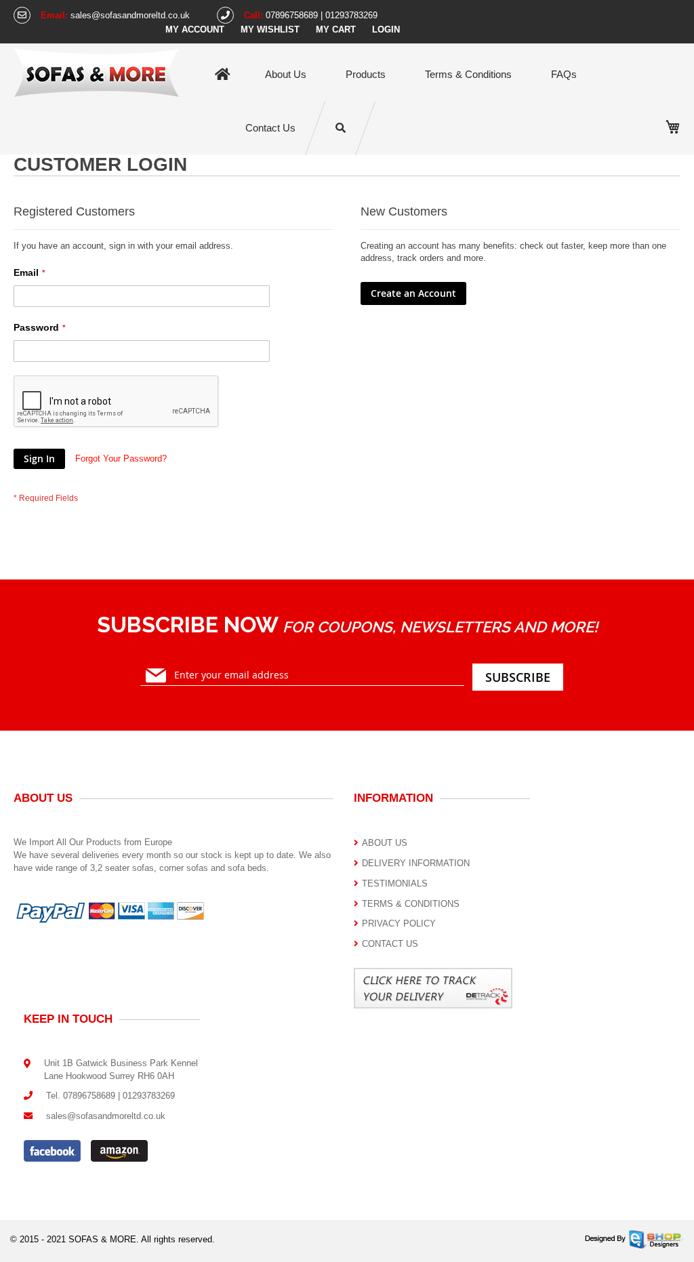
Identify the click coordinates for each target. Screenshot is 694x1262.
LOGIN (386, 29)
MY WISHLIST (270, 29)
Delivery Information (416, 863)
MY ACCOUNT (194, 29)
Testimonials (395, 883)
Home (223, 74)
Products (366, 74)
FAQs (564, 74)
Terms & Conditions (468, 74)
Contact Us (270, 128)
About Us (285, 74)
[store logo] (97, 72)
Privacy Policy (399, 923)
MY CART (336, 29)
